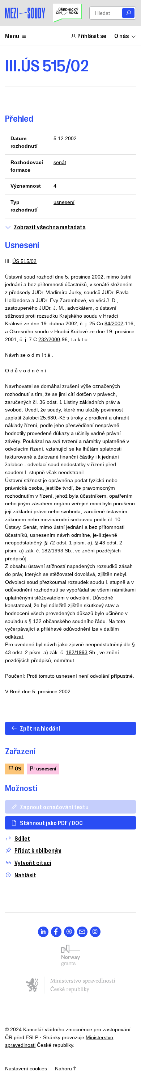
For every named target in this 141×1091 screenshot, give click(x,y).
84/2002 (113, 323)
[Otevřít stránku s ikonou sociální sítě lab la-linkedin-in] (43, 932)
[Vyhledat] (128, 13)
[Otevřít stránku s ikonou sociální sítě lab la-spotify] (69, 932)
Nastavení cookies (26, 1068)
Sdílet (22, 838)
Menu (12, 35)
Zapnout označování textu (54, 806)
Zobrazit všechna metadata (49, 226)
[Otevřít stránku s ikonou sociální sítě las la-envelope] (82, 932)
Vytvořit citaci (32, 862)
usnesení (64, 202)
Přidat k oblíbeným (37, 850)
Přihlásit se (91, 35)
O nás (121, 35)
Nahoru (63, 1068)
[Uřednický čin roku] (67, 13)
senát (60, 162)
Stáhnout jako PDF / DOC (51, 822)
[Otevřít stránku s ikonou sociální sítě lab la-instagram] (95, 932)
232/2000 (49, 339)
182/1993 (52, 550)
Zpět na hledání (40, 728)
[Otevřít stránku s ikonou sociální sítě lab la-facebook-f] (56, 932)
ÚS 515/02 (24, 261)
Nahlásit (25, 874)
